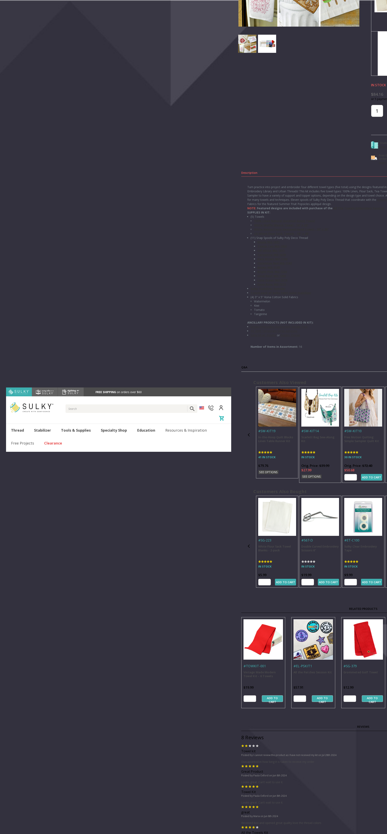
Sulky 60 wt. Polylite (263, 335)
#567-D (307, 540)
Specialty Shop (114, 430)
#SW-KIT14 (310, 431)
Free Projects (22, 443)
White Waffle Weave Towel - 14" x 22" (281, 225)
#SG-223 (264, 540)
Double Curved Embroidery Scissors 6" (320, 548)
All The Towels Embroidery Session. (359, 208)
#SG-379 (350, 666)
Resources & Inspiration (186, 430)
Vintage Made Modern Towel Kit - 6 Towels (259, 674)
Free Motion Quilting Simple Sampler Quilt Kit (361, 439)
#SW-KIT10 (353, 431)
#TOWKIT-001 (254, 666)
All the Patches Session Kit (312, 672)
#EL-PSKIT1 (302, 666)
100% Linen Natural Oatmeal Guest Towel (284, 221)
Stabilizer (42, 430)
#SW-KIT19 (267, 431)
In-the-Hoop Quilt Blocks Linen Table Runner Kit (275, 439)
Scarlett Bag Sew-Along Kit (317, 439)
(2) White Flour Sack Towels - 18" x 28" (281, 233)
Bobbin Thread (290, 335)
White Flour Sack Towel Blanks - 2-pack (274, 548)
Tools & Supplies (76, 430)
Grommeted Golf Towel (360, 672)
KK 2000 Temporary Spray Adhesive (274, 331)
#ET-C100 (351, 540)
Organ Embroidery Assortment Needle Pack (279, 327)
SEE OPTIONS (268, 472)
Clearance (53, 443)
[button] (248, 434)
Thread (17, 430)
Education (146, 430)
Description (249, 173)
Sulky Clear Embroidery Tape (360, 548)
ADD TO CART (371, 477)
